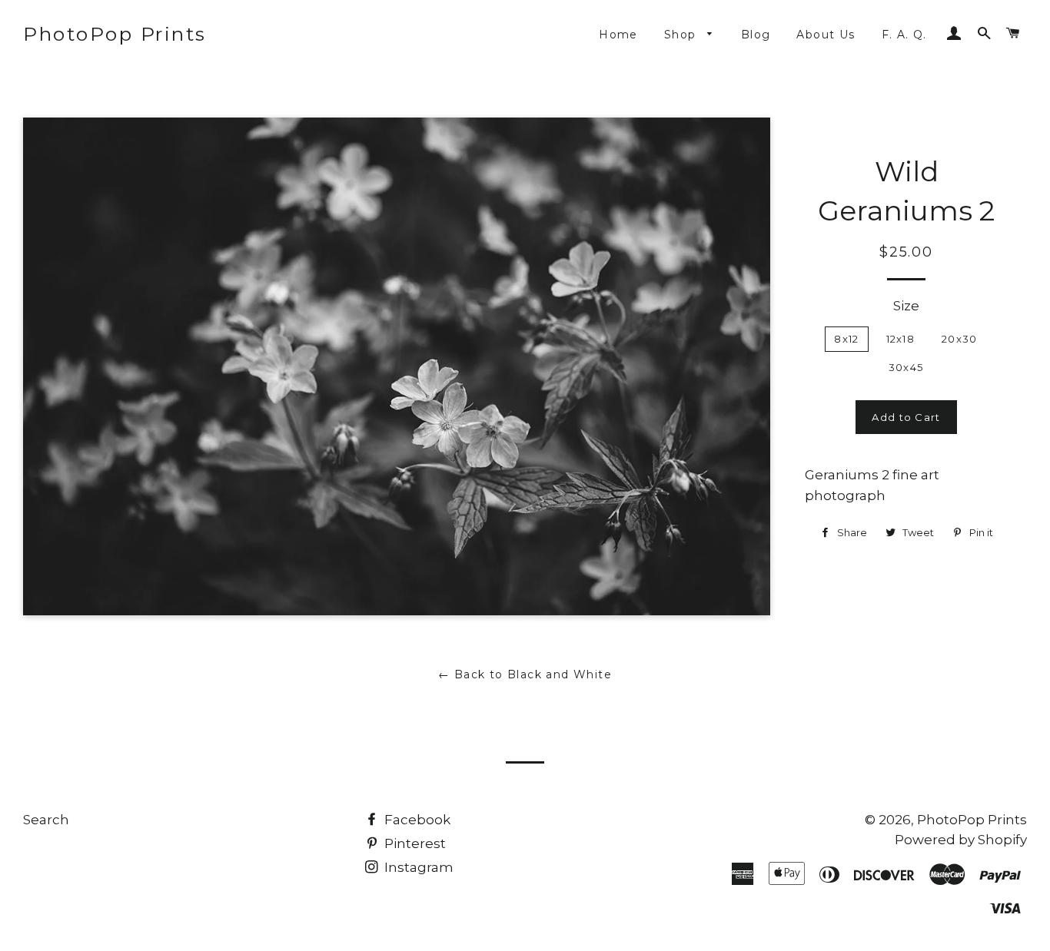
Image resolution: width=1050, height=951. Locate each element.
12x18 (900, 339)
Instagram (417, 867)
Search (46, 819)
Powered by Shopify (961, 839)
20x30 (960, 339)
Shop (682, 34)
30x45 (906, 367)
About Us (825, 34)
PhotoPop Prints (115, 33)
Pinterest (413, 843)
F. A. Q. (904, 34)
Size (906, 305)
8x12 (846, 339)
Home (618, 34)
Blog (756, 34)
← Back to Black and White (525, 674)
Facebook (415, 819)
